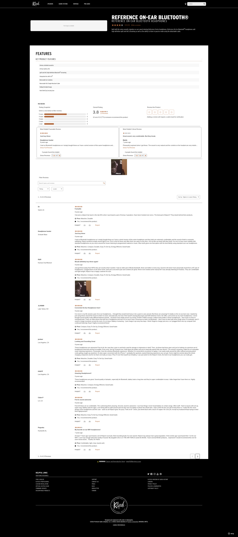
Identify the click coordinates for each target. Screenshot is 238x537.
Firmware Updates (41, 488)
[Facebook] (151, 474)
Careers (150, 481)
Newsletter (95, 488)
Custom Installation (42, 484)
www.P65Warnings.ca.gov (133, 461)
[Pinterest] (161, 474)
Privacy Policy (152, 484)
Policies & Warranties (154, 486)
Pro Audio (87, 4)
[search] (204, 4)
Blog (93, 486)
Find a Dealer (40, 479)
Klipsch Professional (42, 481)
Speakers (50, 4)
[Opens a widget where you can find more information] (231, 533)
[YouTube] (158, 474)
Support (94, 479)
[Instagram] (155, 474)
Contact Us (95, 481)
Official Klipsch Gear (42, 486)
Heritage (75, 4)
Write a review (136, 25)
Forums (94, 490)
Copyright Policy (153, 488)
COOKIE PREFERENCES (119, 525)
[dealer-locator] (185, 3)
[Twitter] (148, 474)
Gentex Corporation (133, 521)
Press (93, 484)
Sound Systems (63, 4)
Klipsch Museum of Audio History (158, 479)
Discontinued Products (43, 490)
